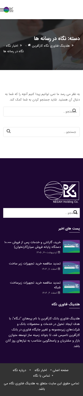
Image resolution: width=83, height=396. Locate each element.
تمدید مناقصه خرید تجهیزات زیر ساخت (35, 263)
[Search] (74, 111)
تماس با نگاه (41, 375)
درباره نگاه (19, 370)
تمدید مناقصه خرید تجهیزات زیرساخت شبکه (35, 285)
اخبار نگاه (41, 370)
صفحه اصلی (61, 370)
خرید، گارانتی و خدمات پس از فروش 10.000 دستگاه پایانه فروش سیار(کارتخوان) (32, 245)
